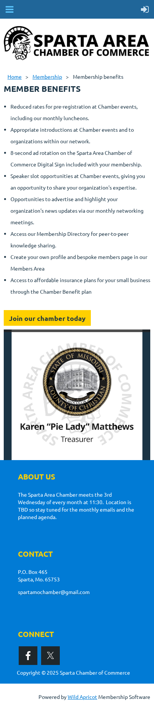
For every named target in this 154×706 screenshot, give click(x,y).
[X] (50, 655)
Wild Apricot (82, 696)
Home (14, 76)
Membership (47, 76)
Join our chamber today (47, 318)
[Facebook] (28, 655)
